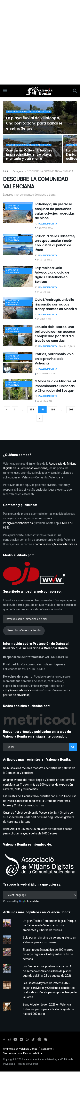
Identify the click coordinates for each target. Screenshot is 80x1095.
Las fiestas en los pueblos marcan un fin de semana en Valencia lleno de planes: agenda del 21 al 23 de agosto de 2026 (48, 971)
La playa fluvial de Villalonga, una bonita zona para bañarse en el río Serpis (34, 123)
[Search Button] (75, 91)
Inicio (6, 171)
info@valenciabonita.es (18, 523)
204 (71, 409)
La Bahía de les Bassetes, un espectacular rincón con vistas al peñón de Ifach (55, 243)
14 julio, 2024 (44, 292)
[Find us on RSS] (45, 1039)
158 (32, 409)
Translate (33, 901)
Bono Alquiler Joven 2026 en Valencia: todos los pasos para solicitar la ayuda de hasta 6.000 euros (37, 831)
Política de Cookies (28, 1064)
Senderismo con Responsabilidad (23, 1053)
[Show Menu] (5, 91)
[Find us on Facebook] (4, 1039)
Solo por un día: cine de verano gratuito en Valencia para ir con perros (49, 939)
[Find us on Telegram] (21, 1039)
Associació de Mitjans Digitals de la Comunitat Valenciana (39, 466)
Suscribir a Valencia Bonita (24, 630)
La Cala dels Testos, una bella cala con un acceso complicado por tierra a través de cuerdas (55, 333)
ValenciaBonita (48, 223)
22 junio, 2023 (44, 400)
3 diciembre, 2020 (46, 373)
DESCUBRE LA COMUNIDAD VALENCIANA (28, 111)
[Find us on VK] (39, 1039)
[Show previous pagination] (7, 409)
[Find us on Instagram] (9, 1039)
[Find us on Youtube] (15, 1039)
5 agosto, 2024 (45, 228)
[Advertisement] (40, 42)
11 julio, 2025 (44, 260)
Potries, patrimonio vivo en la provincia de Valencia (54, 359)
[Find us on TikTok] (33, 1039)
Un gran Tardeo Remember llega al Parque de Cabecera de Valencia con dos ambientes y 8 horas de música (49, 925)
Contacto (46, 1049)
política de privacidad (16, 695)
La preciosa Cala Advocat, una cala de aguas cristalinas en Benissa (52, 275)
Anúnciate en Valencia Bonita (20, 1049)
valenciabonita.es (34, 1059)
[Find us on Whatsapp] (27, 1039)
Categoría (18, 171)
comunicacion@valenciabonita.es (56, 544)
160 (52, 409)
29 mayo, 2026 (44, 319)
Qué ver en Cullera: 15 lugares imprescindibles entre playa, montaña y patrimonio (29, 154)
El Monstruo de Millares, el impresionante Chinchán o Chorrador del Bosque (55, 386)
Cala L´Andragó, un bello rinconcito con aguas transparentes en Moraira (56, 304)
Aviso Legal (52, 1059)
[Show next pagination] (40, 418)
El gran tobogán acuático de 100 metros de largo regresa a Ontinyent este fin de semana (48, 954)
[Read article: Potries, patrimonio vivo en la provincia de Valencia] (18, 362)
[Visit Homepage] (40, 91)
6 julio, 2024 (68, 346)
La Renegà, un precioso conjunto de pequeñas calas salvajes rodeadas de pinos (55, 211)
